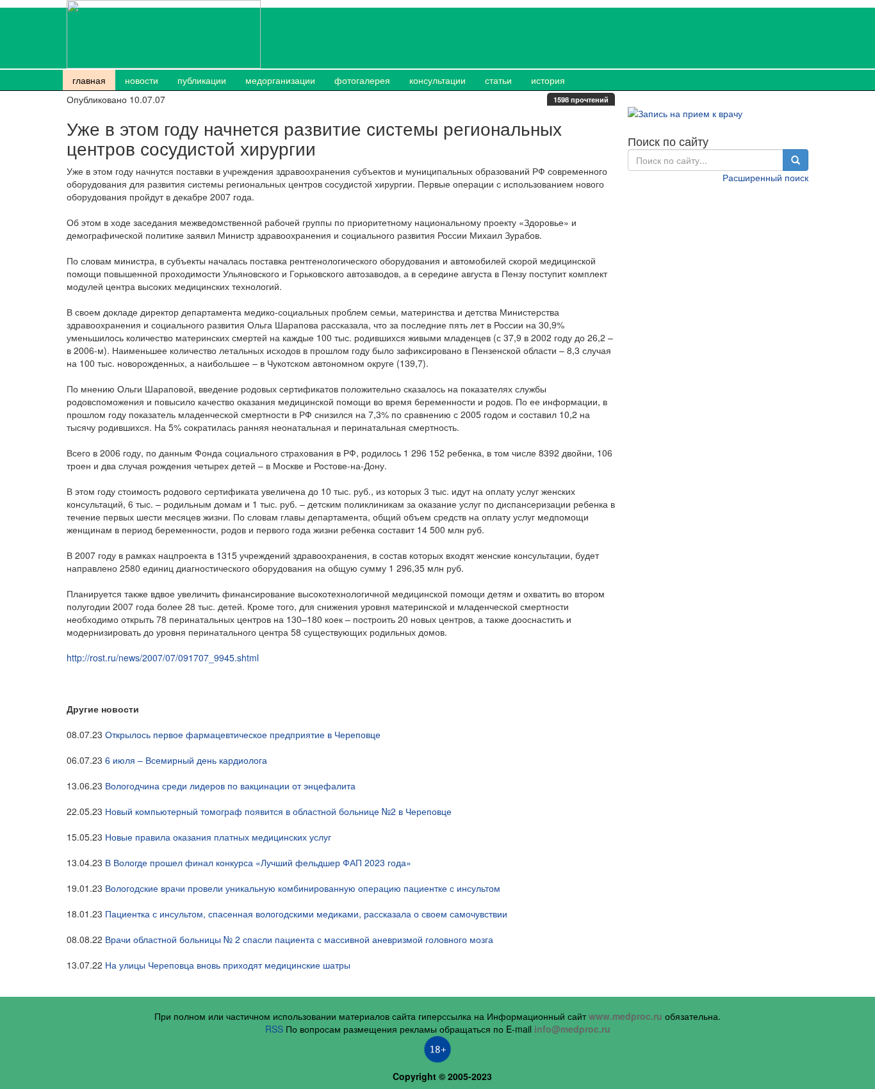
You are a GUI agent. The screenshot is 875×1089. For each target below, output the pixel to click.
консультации (437, 80)
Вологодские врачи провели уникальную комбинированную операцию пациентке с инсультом (302, 888)
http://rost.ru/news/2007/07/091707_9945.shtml (163, 657)
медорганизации (280, 80)
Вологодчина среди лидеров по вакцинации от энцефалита (230, 785)
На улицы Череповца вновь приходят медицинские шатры (227, 964)
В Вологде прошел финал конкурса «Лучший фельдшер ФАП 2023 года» (258, 862)
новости (141, 80)
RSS (274, 1028)
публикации (201, 80)
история (548, 80)
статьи (498, 80)
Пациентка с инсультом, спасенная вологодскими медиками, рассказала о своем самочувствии (306, 913)
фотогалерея (362, 80)
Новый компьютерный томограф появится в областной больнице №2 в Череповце (278, 811)
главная (89, 80)
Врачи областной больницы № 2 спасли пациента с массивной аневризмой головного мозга (299, 939)
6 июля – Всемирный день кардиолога (186, 760)
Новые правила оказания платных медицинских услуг (218, 836)
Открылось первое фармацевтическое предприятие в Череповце (242, 734)
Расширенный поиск (765, 177)
